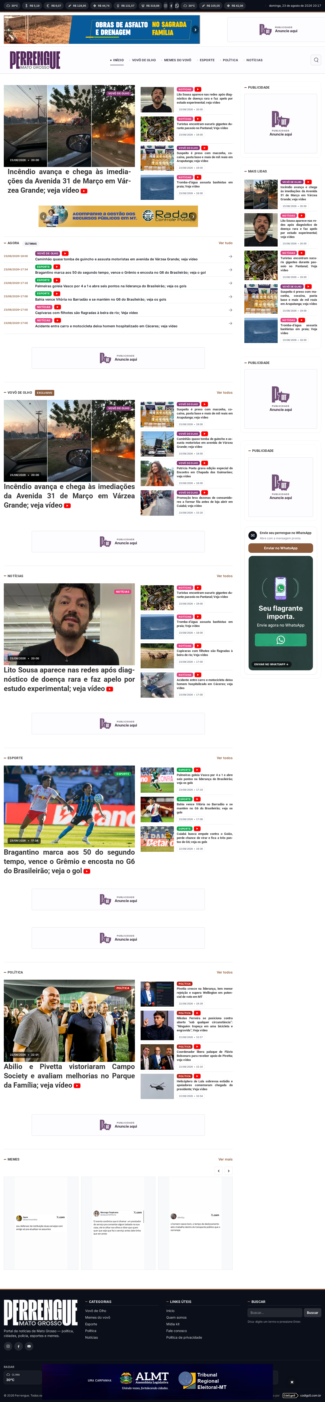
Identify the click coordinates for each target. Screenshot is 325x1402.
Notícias (254, 60)
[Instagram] (165, 6)
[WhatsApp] (177, 6)
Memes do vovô (177, 60)
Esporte (207, 60)
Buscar (312, 1313)
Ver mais (225, 1159)
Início (118, 60)
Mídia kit (173, 1324)
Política (230, 60)
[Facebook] (171, 6)
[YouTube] (29, 1346)
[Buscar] (316, 60)
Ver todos (225, 392)
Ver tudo (226, 243)
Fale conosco (176, 1331)
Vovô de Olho (144, 60)
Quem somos (176, 1317)
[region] (133, 6)
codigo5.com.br (310, 1395)
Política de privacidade (184, 1337)
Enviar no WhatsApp (281, 548)
